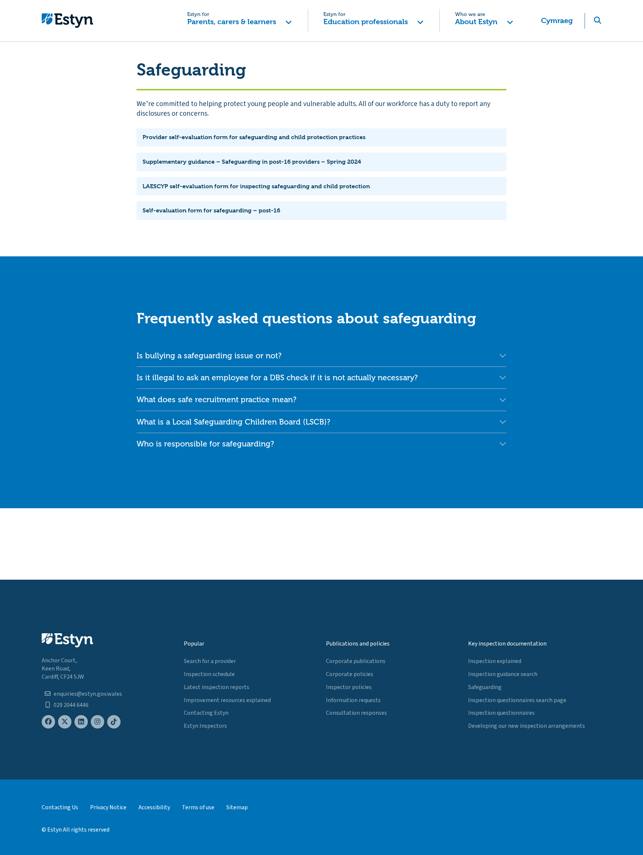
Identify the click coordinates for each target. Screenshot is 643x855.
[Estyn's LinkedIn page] (81, 722)
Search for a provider (210, 661)
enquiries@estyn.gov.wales (88, 694)
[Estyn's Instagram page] (97, 722)
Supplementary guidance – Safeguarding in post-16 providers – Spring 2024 (252, 161)
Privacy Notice (108, 807)
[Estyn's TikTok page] (114, 722)
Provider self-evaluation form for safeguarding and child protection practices (254, 137)
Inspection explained (494, 661)
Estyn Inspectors (205, 726)
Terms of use (198, 807)
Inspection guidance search (502, 674)
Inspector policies (349, 687)
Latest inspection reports (216, 687)
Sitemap (237, 807)
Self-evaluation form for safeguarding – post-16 (211, 210)
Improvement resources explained (227, 700)
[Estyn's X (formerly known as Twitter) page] (64, 722)
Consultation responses (356, 713)
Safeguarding (485, 687)
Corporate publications (356, 661)
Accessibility (154, 807)
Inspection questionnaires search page (517, 700)
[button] (239, 20)
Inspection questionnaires (501, 713)
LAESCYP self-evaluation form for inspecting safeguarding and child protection (256, 186)
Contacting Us (60, 807)
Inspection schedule (209, 674)
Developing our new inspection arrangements (526, 726)
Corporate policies (349, 674)
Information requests (353, 700)
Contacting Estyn (206, 713)
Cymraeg (557, 20)
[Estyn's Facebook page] (48, 722)
